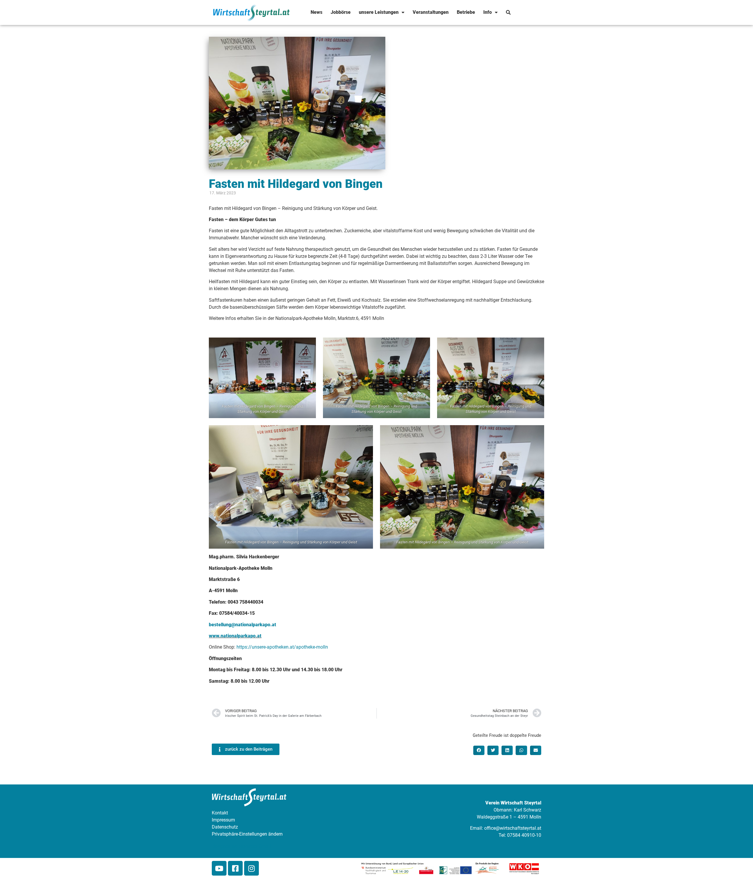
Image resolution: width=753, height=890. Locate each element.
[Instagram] (251, 868)
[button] (478, 750)
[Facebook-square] (235, 868)
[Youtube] (219, 868)
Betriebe (466, 12)
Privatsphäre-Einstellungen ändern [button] (247, 834)
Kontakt (220, 813)
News (316, 12)
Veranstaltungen (431, 12)
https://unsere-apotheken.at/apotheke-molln (282, 647)
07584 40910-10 (524, 835)
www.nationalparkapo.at (235, 636)
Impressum (223, 820)
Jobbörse (341, 12)
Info (487, 12)
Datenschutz (225, 827)
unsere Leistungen (379, 12)
